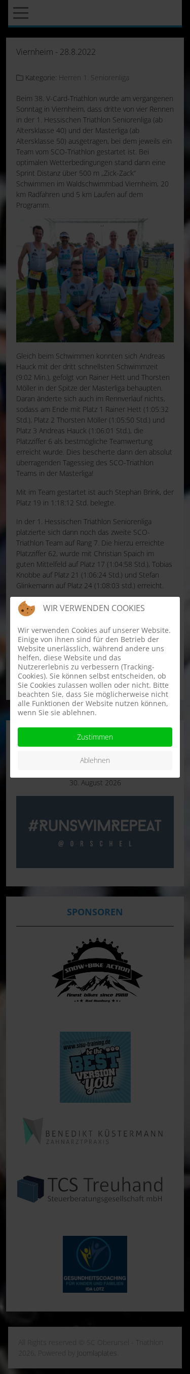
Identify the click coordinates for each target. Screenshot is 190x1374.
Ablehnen (95, 760)
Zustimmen (95, 737)
